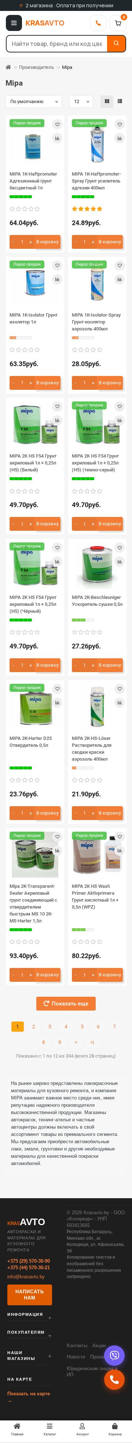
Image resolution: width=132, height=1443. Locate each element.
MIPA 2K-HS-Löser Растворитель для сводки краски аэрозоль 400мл (91, 749)
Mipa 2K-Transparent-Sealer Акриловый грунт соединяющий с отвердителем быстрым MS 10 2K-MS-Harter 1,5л (33, 903)
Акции (99, 1345)
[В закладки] (57, 124)
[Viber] (114, 1355)
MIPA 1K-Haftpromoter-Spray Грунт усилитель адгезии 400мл (96, 181)
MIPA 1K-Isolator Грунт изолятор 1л (34, 318)
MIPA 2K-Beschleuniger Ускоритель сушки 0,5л (97, 601)
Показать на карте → (28, 1397)
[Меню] (14, 23)
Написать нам (29, 1295)
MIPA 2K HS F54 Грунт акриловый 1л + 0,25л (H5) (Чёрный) (33, 604)
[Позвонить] (98, 23)
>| (92, 1042)
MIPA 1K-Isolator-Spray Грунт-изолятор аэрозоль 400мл (96, 322)
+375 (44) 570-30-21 (28, 1267)
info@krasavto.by (26, 1276)
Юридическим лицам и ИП (92, 1372)
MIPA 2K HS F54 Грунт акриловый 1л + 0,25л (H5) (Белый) (33, 462)
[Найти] (116, 44)
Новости (76, 1357)
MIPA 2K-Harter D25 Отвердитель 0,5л (31, 742)
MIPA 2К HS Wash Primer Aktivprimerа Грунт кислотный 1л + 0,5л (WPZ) (95, 896)
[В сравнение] (57, 138)
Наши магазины (21, 1355)
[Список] (119, 101)
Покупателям (26, 1332)
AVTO (45, 23)
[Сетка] (107, 101)
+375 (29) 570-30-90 (28, 1261)
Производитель (36, 67)
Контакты (77, 1345)
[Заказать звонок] (114, 1379)
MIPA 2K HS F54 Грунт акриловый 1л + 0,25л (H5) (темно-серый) (95, 462)
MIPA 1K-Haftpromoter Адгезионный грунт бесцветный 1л (33, 181)
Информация (25, 1314)
